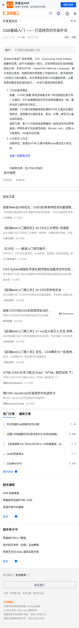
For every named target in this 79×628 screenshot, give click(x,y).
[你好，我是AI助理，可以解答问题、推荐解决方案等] (58, 13)
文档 (6, 593)
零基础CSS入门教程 (14, 538)
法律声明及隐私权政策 (15, 606)
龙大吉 (6, 279)
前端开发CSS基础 (13, 507)
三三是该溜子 (9, 258)
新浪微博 (21, 575)
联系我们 (39, 585)
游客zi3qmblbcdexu (13, 382)
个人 (73, 21)
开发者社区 (15, 593)
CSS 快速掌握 (11, 493)
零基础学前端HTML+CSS (17, 500)
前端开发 (20, 179)
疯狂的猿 (7, 320)
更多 (5, 516)
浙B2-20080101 (39, 614)
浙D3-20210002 (36, 618)
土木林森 (7, 217)
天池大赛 (26, 593)
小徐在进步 (8, 238)
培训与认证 (38, 593)
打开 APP (68, 4)
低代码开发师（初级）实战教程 (21, 544)
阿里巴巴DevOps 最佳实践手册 (21, 551)
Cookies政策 (33, 606)
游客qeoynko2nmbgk (13, 403)
